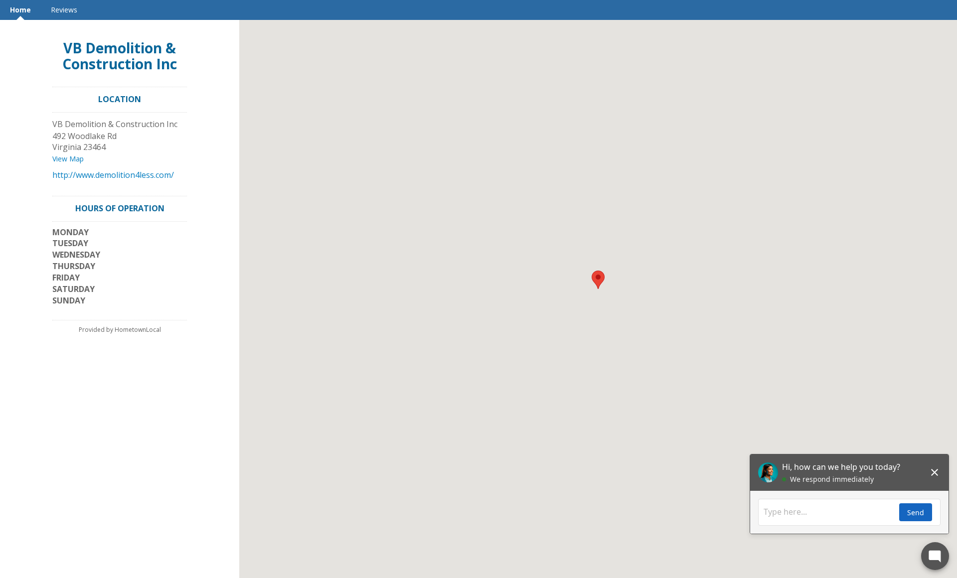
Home (20, 9)
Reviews (64, 9)
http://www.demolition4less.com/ (113, 174)
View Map (68, 158)
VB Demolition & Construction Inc (119, 55)
